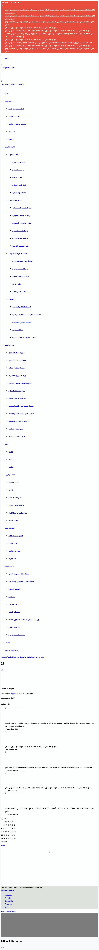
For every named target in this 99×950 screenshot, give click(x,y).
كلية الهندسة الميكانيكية (21, 215)
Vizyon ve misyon (7, 880)
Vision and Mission (8, 870)
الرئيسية (7, 93)
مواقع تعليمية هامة (19, 856)
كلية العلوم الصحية (19, 192)
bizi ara (45, 884)
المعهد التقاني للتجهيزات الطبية (24, 337)
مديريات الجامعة (9, 345)
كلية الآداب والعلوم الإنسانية (22, 261)
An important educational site (26, 867)
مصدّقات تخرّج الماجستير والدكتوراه (21, 581)
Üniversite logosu (45, 880)
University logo (56, 870)
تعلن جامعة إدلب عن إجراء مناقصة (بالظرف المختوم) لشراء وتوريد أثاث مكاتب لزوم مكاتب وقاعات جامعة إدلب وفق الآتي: (48, 30)
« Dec (3, 845)
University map (26, 874)
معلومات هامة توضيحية (17, 634)
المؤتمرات (12, 558)
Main (8, 867)
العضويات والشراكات (16, 535)
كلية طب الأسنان (18, 169)
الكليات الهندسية (15, 200)
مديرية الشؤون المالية (17, 367)
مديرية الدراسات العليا (17, 352)
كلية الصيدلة (17, 177)
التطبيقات (7, 642)
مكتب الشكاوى (14, 604)
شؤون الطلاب (13, 520)
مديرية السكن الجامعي (17, 436)
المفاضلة (12, 596)
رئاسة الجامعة (14, 116)
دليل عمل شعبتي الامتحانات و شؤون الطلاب (24, 619)
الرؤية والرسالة (6, 860)
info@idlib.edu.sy (7, 890)
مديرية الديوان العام (16, 428)
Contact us (56, 874)
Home (3, 657)
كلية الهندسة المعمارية (21, 238)
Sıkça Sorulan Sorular (23, 880)
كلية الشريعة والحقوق (20, 276)
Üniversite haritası (23, 884)
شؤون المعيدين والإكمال (18, 512)
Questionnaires (8, 874)
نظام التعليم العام (15, 497)
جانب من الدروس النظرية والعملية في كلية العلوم (26, 657)
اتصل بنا (48, 863)
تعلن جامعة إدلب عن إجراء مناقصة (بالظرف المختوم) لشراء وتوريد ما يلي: (31, 27)
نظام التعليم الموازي (16, 505)
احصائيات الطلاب (14, 612)
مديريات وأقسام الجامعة (17, 124)
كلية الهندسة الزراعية (20, 246)
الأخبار (6, 444)
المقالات (12, 131)
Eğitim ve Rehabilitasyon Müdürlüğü (45, 877)
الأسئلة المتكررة (14, 627)
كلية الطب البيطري (19, 185)
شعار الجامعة (48, 860)
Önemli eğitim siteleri (23, 877)
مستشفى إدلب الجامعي (17, 360)
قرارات (11, 489)
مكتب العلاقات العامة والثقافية (20, 383)
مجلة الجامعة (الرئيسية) (11, 650)
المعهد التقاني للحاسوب (21, 306)
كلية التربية (16, 284)
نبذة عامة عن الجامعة (16, 108)
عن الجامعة (8, 101)
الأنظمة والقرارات (10, 474)
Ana (7, 877)
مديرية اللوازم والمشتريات (18, 375)
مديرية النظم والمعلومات (18, 421)
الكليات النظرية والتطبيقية (18, 253)
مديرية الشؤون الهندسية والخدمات (21, 413)
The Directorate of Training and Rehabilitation (56, 867)
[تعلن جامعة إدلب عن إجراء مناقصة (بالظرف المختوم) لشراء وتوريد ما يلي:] (15, 732)
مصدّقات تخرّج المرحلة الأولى (19, 573)
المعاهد (12, 299)
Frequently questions (27, 870)
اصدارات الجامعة (14, 551)
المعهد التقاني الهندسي (22, 322)
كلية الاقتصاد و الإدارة (20, 268)
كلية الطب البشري (19, 162)
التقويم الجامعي (15, 589)
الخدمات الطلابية (9, 566)
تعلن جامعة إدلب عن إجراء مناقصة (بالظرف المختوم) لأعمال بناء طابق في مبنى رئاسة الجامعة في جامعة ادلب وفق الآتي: (48, 42)
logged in (14, 693)
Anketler (7, 884)
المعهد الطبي (17, 329)
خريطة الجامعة (14, 543)
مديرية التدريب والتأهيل (17, 398)
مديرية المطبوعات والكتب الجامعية (21, 406)
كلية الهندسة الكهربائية (21, 223)
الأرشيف (12, 139)
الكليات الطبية (14, 154)
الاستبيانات (7, 863)
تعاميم (11, 467)
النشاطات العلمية (9, 528)
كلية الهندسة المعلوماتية (21, 207)
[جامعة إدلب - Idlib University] (9, 75)
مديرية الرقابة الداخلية (17, 390)
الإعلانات (12, 459)
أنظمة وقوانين (14, 482)
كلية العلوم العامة (19, 291)
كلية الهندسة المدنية (20, 230)
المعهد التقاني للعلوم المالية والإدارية (26, 314)
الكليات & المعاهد (10, 147)
